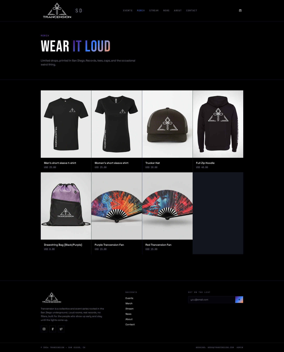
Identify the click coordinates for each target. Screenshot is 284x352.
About (178, 10)
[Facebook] (52, 329)
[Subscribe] (239, 299)
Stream (154, 10)
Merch (141, 10)
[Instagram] (44, 329)
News (166, 10)
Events (127, 10)
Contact (191, 10)
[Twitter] (61, 329)
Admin (240, 347)
